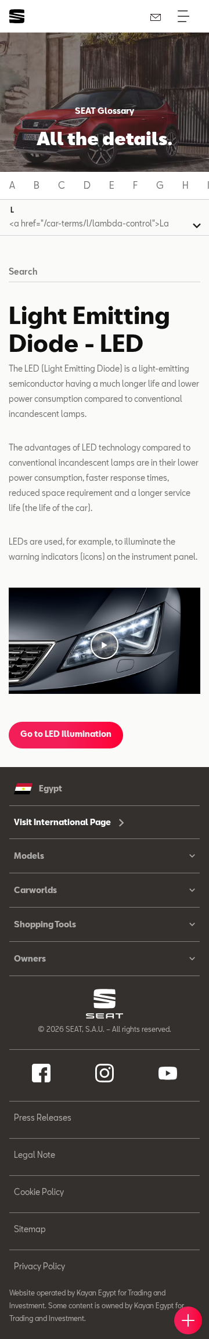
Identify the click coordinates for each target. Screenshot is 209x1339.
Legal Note (34, 1155)
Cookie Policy (39, 1192)
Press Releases (42, 1117)
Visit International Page (63, 822)
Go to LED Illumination (65, 734)
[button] (104, 645)
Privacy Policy (39, 1266)
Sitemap (30, 1229)
